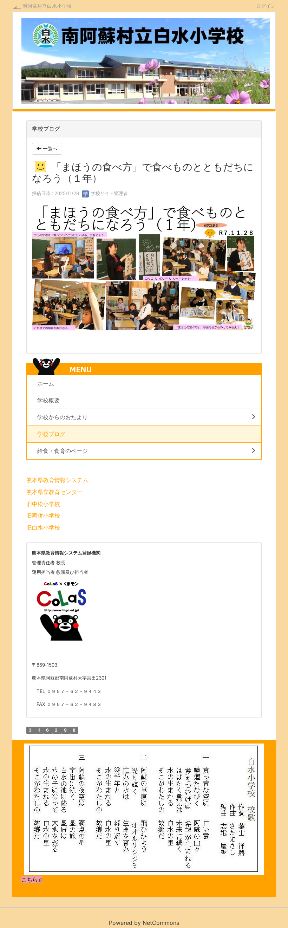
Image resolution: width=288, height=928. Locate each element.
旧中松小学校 (43, 503)
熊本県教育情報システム (57, 480)
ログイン (266, 5)
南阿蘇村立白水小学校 (47, 6)
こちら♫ (31, 879)
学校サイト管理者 (108, 193)
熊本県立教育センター (54, 491)
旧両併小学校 (43, 515)
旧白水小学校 (43, 527)
